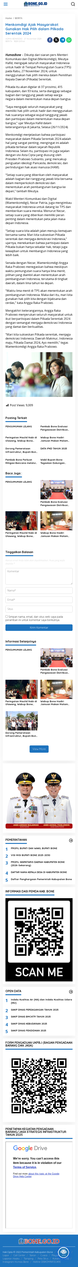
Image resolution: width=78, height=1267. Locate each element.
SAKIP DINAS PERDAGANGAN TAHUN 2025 (35, 1009)
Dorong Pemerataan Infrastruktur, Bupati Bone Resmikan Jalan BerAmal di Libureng (21, 450)
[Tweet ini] (56, 40)
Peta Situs (43, 1258)
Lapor (6, 1255)
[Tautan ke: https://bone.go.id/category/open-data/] (71, 992)
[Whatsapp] (69, 40)
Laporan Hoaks (11, 1258)
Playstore (57, 1255)
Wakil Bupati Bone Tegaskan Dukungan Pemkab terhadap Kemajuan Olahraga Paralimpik (52, 461)
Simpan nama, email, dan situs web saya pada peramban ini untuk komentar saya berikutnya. (34, 618)
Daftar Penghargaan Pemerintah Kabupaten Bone (41, 879)
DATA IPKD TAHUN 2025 (53, 448)
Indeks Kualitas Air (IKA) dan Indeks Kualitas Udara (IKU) (41, 1001)
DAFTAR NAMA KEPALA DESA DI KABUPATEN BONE (39, 872)
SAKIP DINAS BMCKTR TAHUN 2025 (31, 1016)
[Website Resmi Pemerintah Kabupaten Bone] (39, 4)
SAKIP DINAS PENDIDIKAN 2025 (28, 1030)
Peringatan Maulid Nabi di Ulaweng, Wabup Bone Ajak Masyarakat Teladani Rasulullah (21, 439)
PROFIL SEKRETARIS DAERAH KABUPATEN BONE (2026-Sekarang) (38, 864)
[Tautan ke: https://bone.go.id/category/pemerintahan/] (71, 840)
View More (39, 749)
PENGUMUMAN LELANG (18, 426)
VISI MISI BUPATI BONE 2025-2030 (30, 855)
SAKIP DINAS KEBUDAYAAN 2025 (29, 1023)
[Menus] (6, 4)
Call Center (19, 1255)
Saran (33, 1255)
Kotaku (56, 1258)
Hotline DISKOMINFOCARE (47, 1261)
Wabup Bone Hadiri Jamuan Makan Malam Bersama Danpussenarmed (54, 439)
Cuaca (43, 1255)
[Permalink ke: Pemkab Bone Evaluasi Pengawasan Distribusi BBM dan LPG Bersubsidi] (56, 489)
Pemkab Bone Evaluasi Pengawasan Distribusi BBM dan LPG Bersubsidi (55, 428)
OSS (67, 1258)
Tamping (28, 1258)
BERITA (8, 41)
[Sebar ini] (50, 40)
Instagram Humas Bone (16, 1261)
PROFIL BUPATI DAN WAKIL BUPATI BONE (34, 848)
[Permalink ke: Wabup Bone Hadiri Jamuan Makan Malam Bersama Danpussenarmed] (56, 520)
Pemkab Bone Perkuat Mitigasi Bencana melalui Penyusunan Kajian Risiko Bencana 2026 (20, 461)
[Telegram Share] (62, 40)
